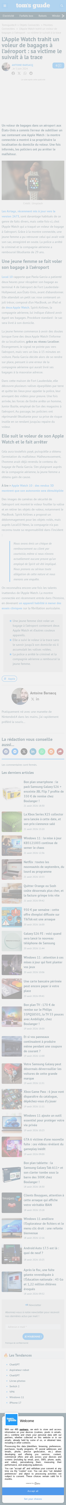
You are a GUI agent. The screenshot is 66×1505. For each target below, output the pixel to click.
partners (24, 1429)
